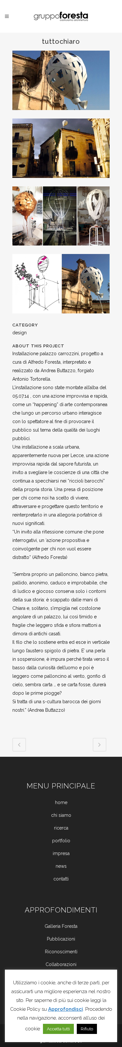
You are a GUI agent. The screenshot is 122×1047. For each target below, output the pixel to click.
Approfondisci (65, 1009)
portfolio (61, 840)
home (61, 802)
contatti (61, 878)
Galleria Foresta (61, 926)
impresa (61, 853)
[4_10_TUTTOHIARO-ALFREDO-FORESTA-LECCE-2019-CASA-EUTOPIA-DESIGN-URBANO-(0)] (61, 182)
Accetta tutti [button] (58, 1028)
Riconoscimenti (61, 951)
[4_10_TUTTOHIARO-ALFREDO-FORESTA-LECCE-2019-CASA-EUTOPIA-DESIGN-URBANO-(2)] (61, 317)
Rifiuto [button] (87, 1028)
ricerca (61, 828)
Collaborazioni (61, 964)
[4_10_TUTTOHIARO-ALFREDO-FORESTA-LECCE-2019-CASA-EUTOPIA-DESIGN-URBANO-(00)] (61, 114)
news (61, 866)
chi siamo (61, 815)
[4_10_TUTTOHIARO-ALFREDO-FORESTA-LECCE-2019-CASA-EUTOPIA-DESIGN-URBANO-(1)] (61, 249)
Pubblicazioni (61, 939)
